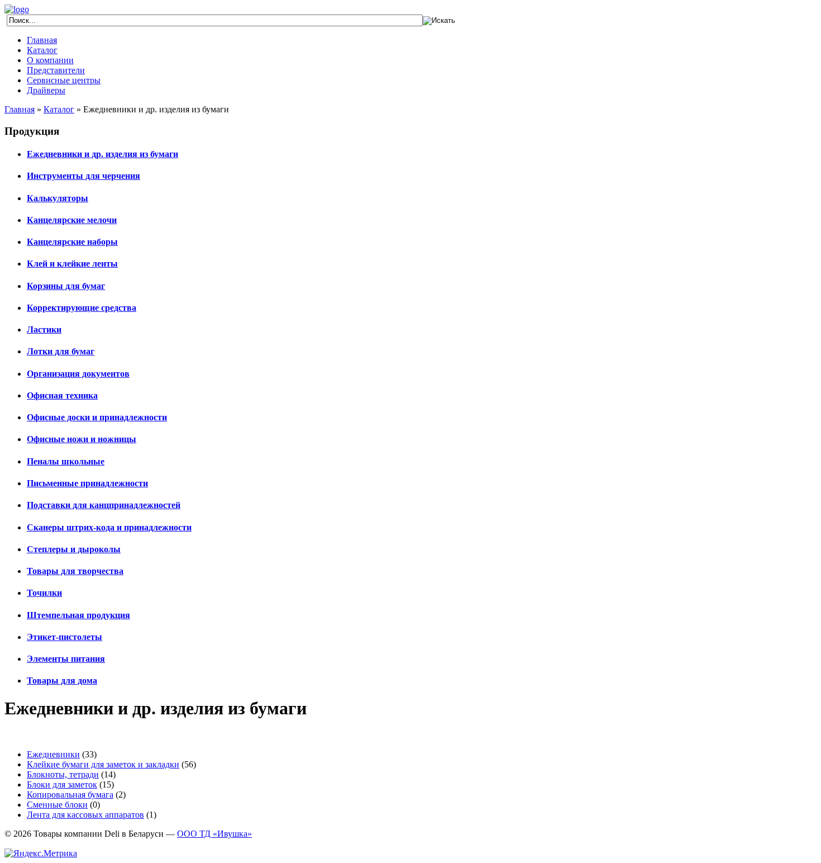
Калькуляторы (57, 198)
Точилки (44, 593)
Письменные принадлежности (87, 483)
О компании (50, 60)
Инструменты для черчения (83, 176)
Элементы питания (66, 658)
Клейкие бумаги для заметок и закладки (103, 764)
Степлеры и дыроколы (74, 549)
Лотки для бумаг (60, 351)
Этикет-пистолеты (64, 637)
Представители (56, 70)
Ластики (44, 329)
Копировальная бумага (70, 794)
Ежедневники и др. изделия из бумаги (102, 154)
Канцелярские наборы (72, 241)
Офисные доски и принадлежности (97, 417)
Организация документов (78, 373)
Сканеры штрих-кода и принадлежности (109, 527)
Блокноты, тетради (63, 774)
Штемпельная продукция (78, 615)
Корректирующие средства (81, 307)
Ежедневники (53, 754)
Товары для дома (62, 680)
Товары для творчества (75, 571)
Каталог (42, 50)
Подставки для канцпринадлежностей (103, 505)
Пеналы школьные (65, 461)
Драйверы (46, 90)
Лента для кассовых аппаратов (85, 814)
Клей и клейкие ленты (72, 263)
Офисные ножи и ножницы (81, 439)
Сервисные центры (64, 80)
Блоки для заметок (62, 784)
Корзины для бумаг (66, 286)
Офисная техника (62, 395)
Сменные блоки (57, 804)
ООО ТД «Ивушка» (214, 833)
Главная (42, 40)
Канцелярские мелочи (72, 220)
